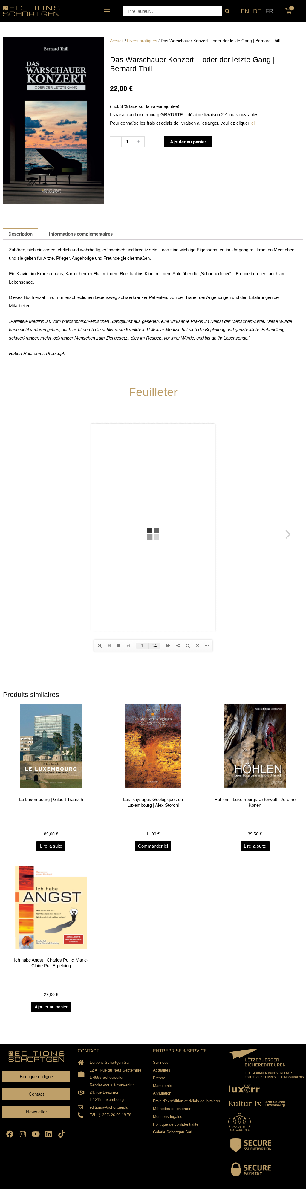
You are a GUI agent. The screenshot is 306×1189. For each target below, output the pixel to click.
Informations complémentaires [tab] (81, 233)
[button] (107, 11)
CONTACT (88, 1050)
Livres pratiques (142, 41)
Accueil (116, 41)
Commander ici (153, 846)
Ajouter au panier (188, 141)
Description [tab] (20, 233)
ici (252, 123)
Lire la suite (51, 846)
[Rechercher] (227, 11)
